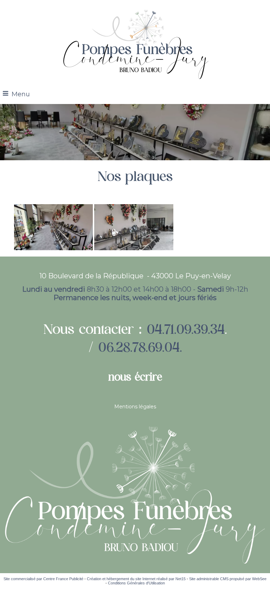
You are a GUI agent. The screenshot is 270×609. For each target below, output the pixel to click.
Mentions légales (135, 406)
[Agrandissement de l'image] (53, 248)
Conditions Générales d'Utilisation (136, 583)
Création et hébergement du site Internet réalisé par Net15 (136, 579)
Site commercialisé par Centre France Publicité (43, 579)
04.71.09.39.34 (185, 329)
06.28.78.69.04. (139, 347)
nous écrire (135, 376)
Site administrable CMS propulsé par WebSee (227, 579)
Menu (21, 94)
